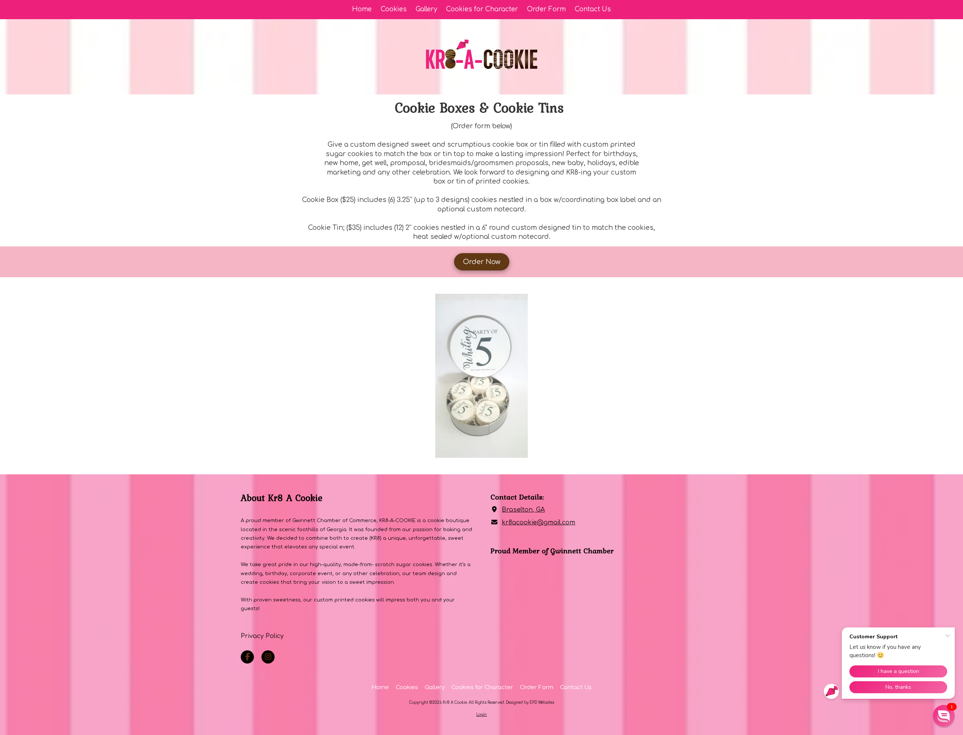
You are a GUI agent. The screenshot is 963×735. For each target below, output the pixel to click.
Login (481, 714)
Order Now (481, 262)
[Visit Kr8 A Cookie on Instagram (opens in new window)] (268, 657)
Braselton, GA (523, 509)
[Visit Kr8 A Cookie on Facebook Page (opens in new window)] (247, 657)
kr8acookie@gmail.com (538, 522)
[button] (944, 716)
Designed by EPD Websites (530, 702)
